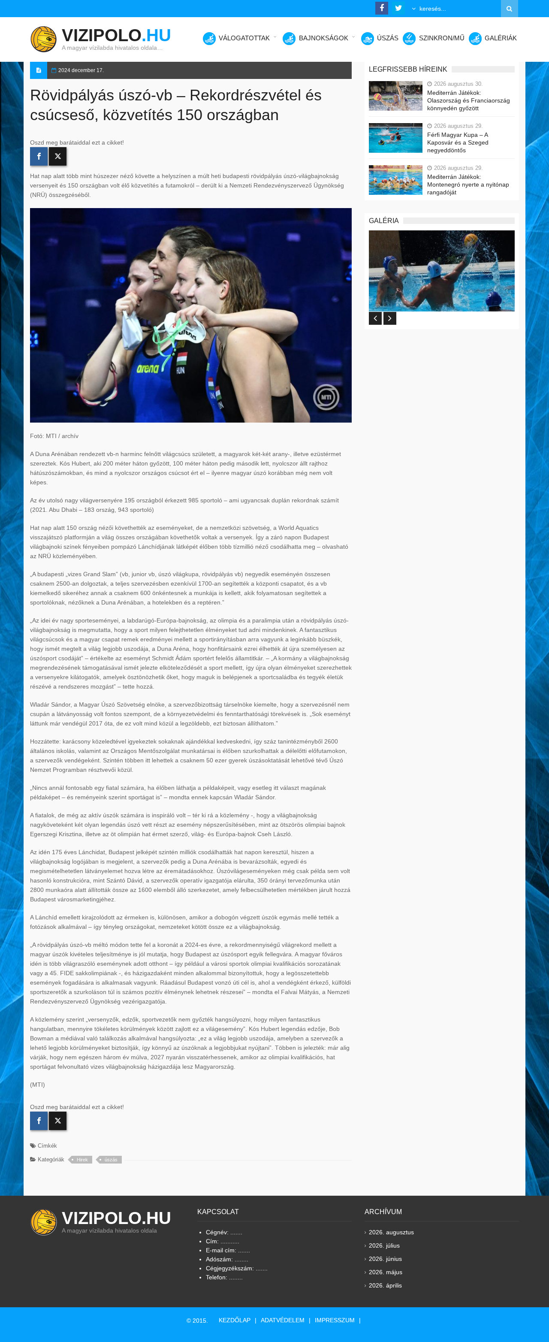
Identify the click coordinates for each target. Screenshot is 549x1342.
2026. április (385, 1285)
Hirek (82, 1159)
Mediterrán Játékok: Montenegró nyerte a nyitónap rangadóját (468, 184)
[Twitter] (57, 156)
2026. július (384, 1245)
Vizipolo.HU (116, 1218)
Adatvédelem (283, 1320)
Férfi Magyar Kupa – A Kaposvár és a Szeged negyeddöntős (458, 142)
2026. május (385, 1272)
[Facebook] (39, 156)
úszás (111, 1159)
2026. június (385, 1258)
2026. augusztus (391, 1232)
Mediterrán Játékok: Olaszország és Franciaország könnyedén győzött (468, 100)
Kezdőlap (234, 1320)
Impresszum (335, 1320)
